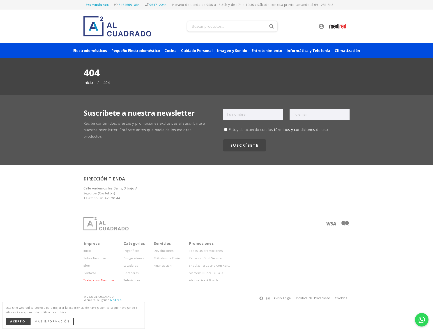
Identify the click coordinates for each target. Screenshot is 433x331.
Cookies (341, 298)
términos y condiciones (294, 129)
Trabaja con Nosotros (99, 280)
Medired (115, 300)
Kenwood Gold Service (205, 258)
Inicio (88, 83)
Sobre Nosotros (95, 258)
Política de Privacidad (313, 298)
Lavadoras (131, 265)
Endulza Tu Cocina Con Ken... (209, 265)
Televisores (132, 280)
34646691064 (129, 4)
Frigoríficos (132, 250)
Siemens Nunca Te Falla (206, 273)
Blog (86, 265)
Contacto (89, 273)
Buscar (271, 26)
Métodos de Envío (167, 258)
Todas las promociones (206, 250)
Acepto (17, 321)
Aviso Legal (283, 298)
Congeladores (134, 258)
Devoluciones (164, 250)
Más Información (52, 321)
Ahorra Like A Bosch (203, 280)
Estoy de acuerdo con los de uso (278, 129)
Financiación (163, 265)
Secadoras (131, 273)
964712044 (157, 4)
